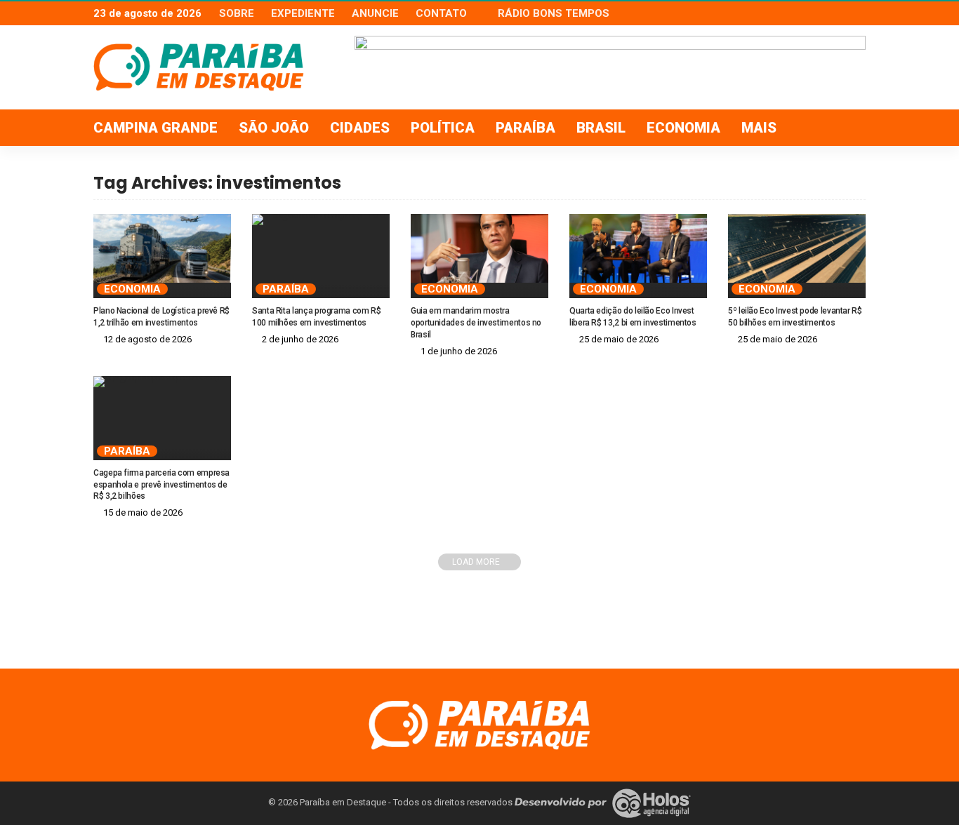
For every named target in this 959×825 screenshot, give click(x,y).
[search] (847, 127)
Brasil (601, 127)
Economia (683, 127)
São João (274, 127)
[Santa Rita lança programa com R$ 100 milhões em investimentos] (321, 219)
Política (443, 127)
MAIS (758, 127)
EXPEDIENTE (303, 13)
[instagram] (856, 13)
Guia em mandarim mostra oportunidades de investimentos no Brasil (476, 323)
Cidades (360, 127)
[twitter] (838, 13)
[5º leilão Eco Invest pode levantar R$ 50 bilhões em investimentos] (797, 248)
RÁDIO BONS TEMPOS (553, 13)
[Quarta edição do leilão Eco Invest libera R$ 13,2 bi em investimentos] (638, 248)
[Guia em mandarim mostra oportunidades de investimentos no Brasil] (479, 248)
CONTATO (441, 13)
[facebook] (820, 13)
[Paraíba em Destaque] (479, 724)
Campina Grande (155, 127)
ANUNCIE (375, 13)
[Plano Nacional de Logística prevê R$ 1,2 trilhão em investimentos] (162, 248)
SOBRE (236, 13)
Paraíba (525, 127)
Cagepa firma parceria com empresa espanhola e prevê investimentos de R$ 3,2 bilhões (161, 485)
